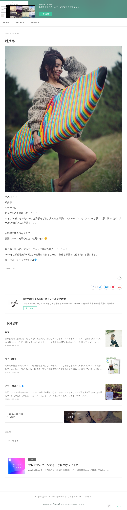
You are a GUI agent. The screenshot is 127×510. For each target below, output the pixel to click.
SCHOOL (35, 22)
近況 (7, 332)
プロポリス (11, 359)
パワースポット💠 (14, 385)
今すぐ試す (45, 14)
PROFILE (20, 22)
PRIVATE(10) (10, 268)
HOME (6, 22)
